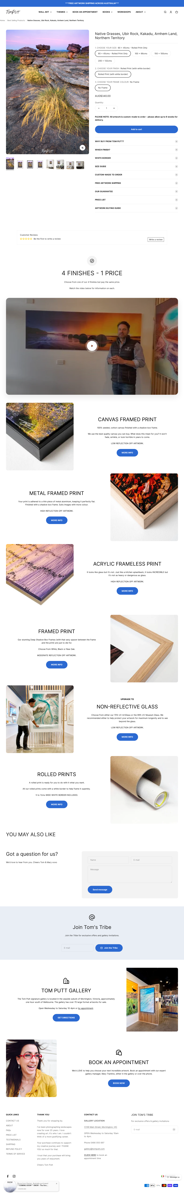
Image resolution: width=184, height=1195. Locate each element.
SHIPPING (10, 1144)
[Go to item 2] (20, 165)
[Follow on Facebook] (7, 1176)
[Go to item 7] (70, 165)
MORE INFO (127, 452)
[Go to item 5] (50, 165)
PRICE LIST (11, 1135)
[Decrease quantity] (98, 108)
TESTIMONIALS (13, 1139)
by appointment (85, 1008)
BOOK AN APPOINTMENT (85, 12)
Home (2, 20)
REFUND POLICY (14, 1149)
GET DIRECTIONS (66, 1017)
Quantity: (99, 102)
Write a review (156, 239)
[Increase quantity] (114, 108)
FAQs (8, 1130)
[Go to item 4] (40, 165)
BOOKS (106, 12)
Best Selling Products (16, 20)
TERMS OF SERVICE (15, 1154)
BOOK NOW (119, 1083)
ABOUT (139, 12)
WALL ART (44, 12)
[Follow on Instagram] (14, 1176)
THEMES (61, 12)
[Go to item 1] (10, 163)
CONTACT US (12, 1120)
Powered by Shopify (32, 1185)
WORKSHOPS (124, 12)
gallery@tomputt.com (94, 1149)
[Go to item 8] (80, 165)
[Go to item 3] (30, 165)
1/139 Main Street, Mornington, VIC (100, 1127)
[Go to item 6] (60, 165)
